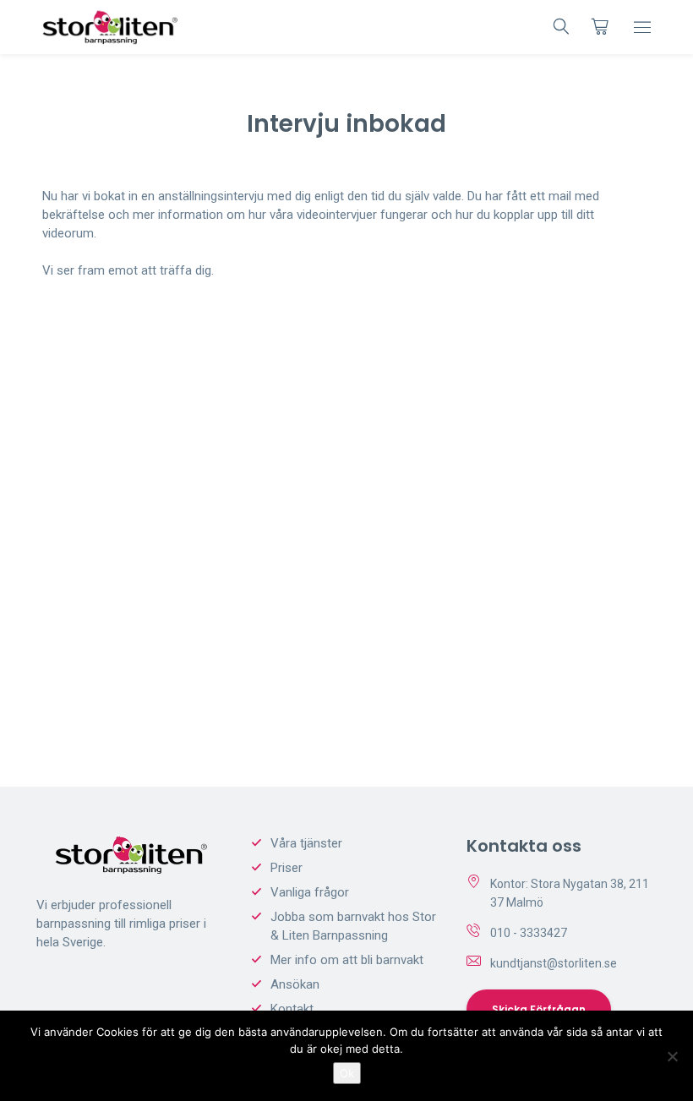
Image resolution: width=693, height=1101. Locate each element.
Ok (347, 1073)
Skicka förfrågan (539, 1009)
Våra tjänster (306, 843)
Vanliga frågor (309, 892)
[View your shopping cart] (600, 26)
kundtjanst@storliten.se (553, 963)
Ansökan (294, 984)
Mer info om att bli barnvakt (346, 959)
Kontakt (292, 1009)
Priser (286, 867)
